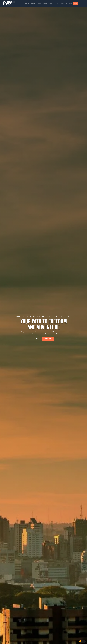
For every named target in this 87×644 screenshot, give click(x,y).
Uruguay (33, 3)
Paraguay (27, 3)
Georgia (45, 3)
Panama (39, 3)
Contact (75, 3)
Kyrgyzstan (51, 3)
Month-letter (68, 3)
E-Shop (62, 3)
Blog (57, 3)
